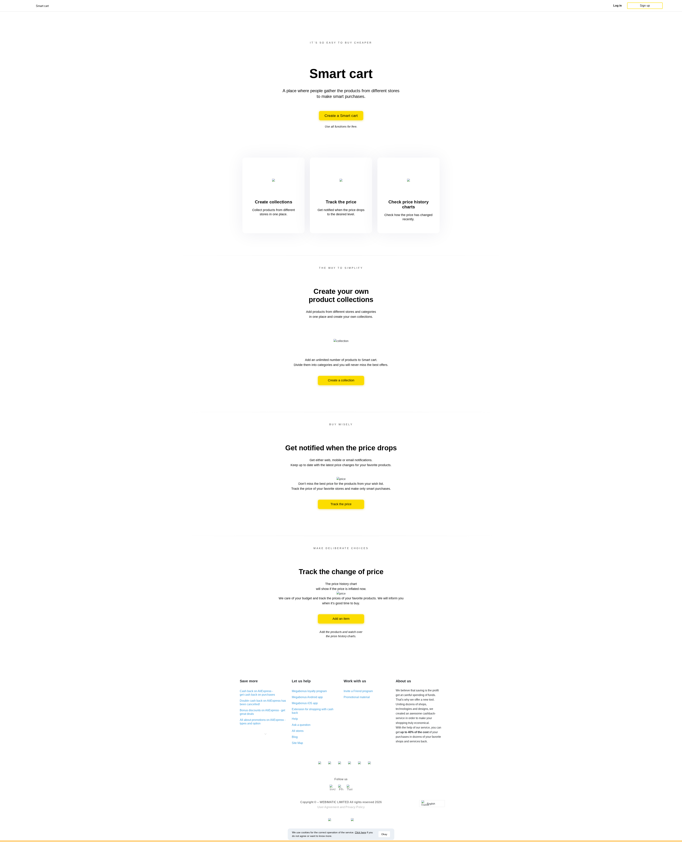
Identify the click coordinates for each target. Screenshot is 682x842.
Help (295, 718)
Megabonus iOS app (305, 703)
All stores (298, 730)
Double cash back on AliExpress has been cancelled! (263, 702)
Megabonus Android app (307, 697)
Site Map (297, 742)
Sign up (645, 5)
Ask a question (301, 724)
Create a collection (341, 380)
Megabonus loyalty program (309, 691)
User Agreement (328, 807)
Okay (384, 834)
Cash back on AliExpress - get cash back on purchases (257, 693)
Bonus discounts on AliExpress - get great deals (262, 712)
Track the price (341, 504)
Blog (295, 736)
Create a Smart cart (341, 116)
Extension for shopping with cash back (312, 711)
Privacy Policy (355, 807)
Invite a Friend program (358, 691)
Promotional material (357, 697)
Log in (617, 5)
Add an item (341, 618)
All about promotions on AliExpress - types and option (262, 721)
